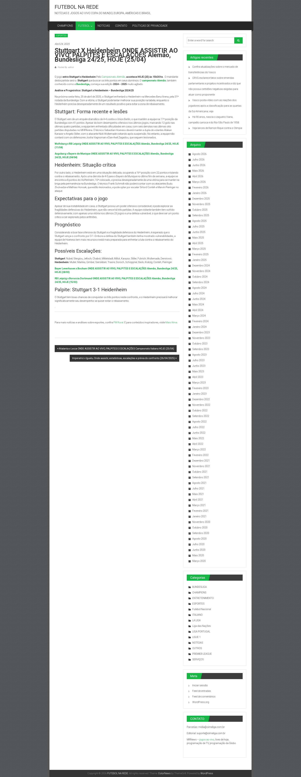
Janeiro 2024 (199, 326)
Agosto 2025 (199, 221)
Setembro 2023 (200, 349)
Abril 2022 (197, 444)
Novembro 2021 (201, 466)
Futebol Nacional (201, 609)
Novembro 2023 (201, 338)
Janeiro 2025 (199, 260)
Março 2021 (199, 505)
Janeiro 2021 (199, 516)
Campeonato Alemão (113, 76)
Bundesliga (82, 84)
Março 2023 (199, 382)
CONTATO (121, 25)
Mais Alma (171, 322)
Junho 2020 (198, 549)
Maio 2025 (198, 237)
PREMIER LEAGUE (202, 653)
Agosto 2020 (199, 538)
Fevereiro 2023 (200, 388)
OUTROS (197, 648)
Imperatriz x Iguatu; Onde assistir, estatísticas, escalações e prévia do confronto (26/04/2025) (123, 358)
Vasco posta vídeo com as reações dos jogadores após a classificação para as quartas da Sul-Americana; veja (214, 106)
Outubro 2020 (199, 527)
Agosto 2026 (199, 154)
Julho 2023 (198, 360)
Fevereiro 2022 (200, 455)
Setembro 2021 (200, 477)
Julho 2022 (198, 427)
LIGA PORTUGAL (201, 631)
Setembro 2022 (200, 416)
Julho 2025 (198, 226)
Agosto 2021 (199, 483)
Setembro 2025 (200, 215)
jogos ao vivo (206, 739)
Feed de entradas (201, 691)
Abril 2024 (197, 310)
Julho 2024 (198, 293)
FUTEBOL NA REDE (77, 7)
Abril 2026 (197, 176)
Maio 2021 (198, 494)
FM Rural (118, 322)
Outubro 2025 (199, 209)
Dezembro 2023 (201, 332)
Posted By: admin (65, 67)
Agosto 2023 (199, 354)
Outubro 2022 (199, 410)
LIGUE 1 (196, 637)
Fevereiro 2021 (200, 510)
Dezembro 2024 (201, 265)
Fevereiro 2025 (200, 254)
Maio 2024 (198, 304)
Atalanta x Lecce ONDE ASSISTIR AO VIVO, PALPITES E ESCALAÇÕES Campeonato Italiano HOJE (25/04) (116, 348)
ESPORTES (61, 35)
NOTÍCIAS (104, 25)
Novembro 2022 (201, 404)
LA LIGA (196, 620)
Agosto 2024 (199, 287)
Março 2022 (199, 449)
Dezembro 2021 (201, 460)
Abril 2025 (197, 243)
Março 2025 (199, 248)
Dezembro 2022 (201, 399)
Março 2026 (199, 181)
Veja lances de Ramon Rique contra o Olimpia (217, 128)
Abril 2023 (197, 377)
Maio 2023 (198, 371)
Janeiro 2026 (199, 193)
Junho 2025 (198, 232)
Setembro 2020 (200, 533)
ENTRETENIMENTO (203, 598)
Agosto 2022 (199, 421)
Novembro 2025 (201, 204)
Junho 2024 (198, 299)
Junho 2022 (198, 432)
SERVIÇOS (198, 659)
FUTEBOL (84, 25)
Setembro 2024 (200, 282)
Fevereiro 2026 (200, 187)
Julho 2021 (198, 488)
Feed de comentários (203, 696)
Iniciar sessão (200, 685)
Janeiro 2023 (199, 393)
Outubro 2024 (199, 276)
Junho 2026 (198, 165)
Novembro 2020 (201, 522)
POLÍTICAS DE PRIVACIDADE (150, 25)
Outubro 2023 (199, 343)
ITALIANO (197, 614)
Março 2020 (199, 561)
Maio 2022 (198, 438)
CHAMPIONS (65, 25)
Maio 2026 (198, 170)
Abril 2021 (197, 499)
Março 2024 (199, 315)
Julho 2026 (198, 159)
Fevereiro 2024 (200, 321)
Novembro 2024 (201, 271)
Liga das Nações (201, 626)
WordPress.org (200, 702)
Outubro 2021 (199, 471)
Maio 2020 (198, 555)
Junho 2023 (198, 365)
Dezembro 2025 (201, 198)
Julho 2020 (198, 544)
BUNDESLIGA (199, 587)
